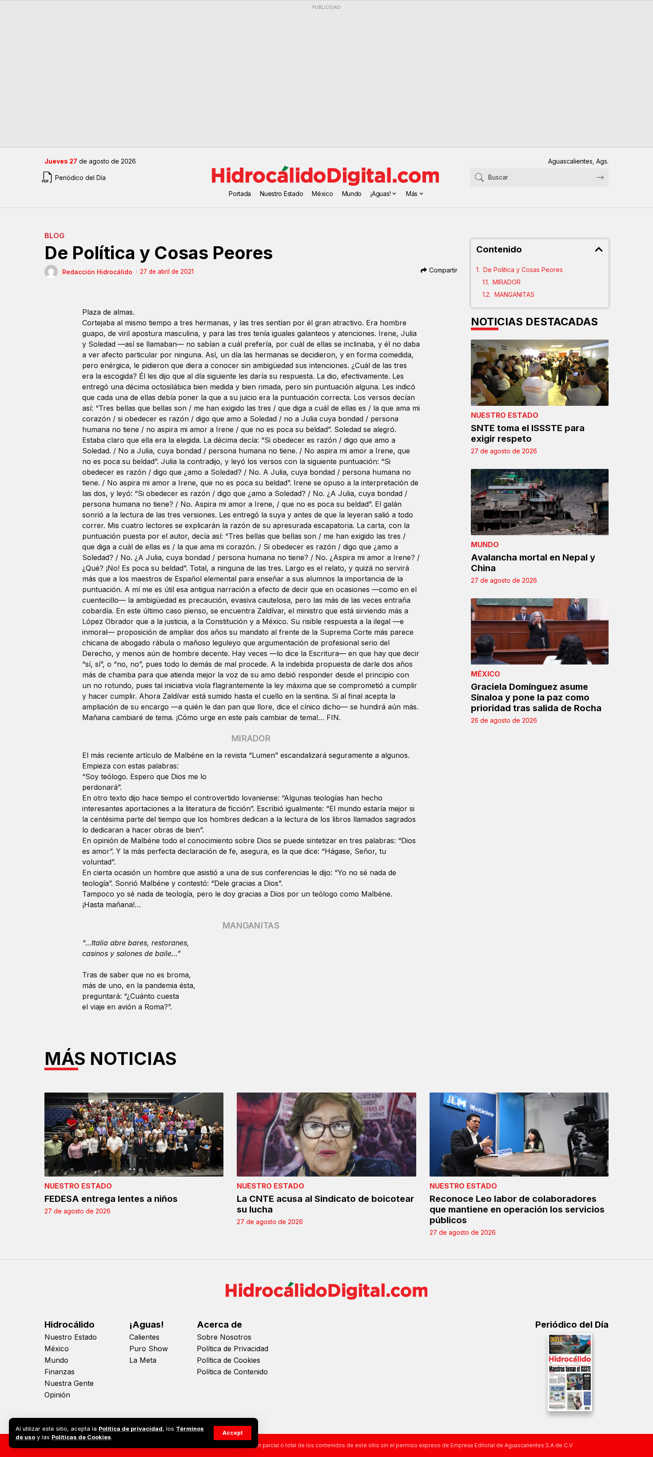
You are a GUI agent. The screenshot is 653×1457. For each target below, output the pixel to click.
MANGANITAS (514, 294)
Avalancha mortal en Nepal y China (533, 562)
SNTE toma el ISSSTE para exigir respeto (528, 433)
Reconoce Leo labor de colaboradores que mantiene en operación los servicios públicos (517, 1209)
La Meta (142, 1360)
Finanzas (59, 1371)
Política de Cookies (228, 1360)
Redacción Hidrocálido (97, 272)
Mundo (485, 544)
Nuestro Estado (504, 415)
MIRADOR (507, 282)
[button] (232, 1433)
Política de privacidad (131, 1428)
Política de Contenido (232, 1371)
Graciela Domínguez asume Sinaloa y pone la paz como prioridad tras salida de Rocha (536, 697)
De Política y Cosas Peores (523, 269)
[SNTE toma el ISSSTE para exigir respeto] (540, 373)
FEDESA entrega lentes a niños (111, 1198)
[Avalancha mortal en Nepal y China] (540, 502)
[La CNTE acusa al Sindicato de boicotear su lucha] (326, 1135)
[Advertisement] (310, 76)
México (485, 673)
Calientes (144, 1337)
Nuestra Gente (69, 1383)
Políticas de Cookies (81, 1437)
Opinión (57, 1394)
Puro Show (148, 1348)
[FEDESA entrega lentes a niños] (133, 1135)
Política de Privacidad (232, 1348)
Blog (54, 235)
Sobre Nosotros (224, 1337)
